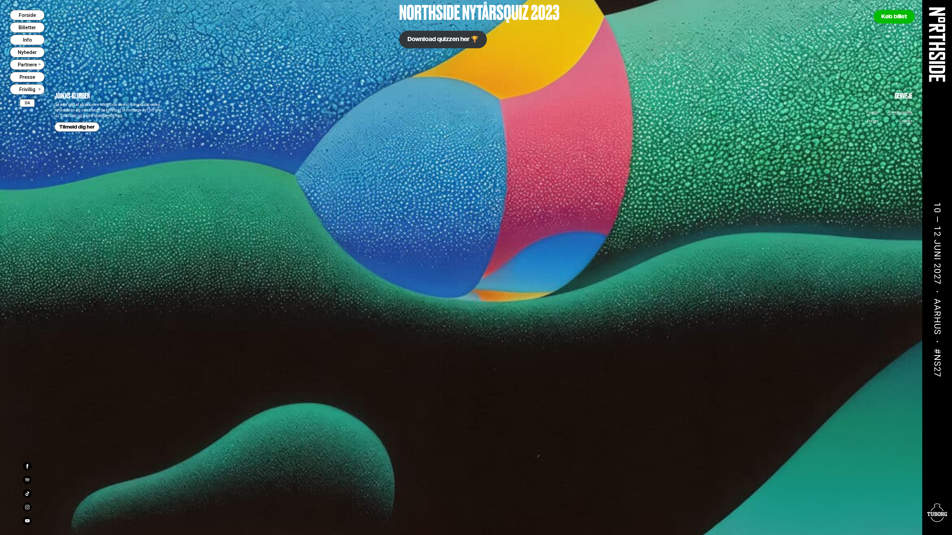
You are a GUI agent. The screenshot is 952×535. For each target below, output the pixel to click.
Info (27, 40)
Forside (27, 15)
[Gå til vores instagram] (27, 507)
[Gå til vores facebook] (27, 466)
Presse (27, 77)
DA (27, 103)
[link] (937, 44)
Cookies (905, 121)
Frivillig (27, 89)
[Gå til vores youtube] (27, 520)
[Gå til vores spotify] (27, 480)
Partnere (27, 65)
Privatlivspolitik (900, 112)
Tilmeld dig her (77, 127)
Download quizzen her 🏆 (443, 39)
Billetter (27, 27)
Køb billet (894, 16)
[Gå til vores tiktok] (27, 493)
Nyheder (27, 52)
